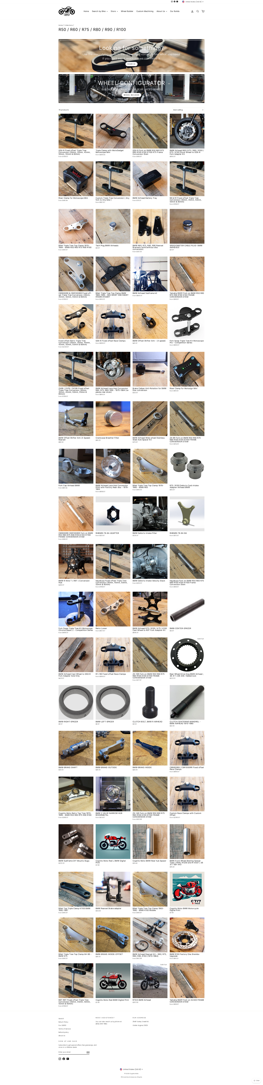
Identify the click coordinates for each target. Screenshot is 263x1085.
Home (86, 11)
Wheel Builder (127, 11)
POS (122, 1077)
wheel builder (131, 95)
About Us (161, 11)
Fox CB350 (62, 1025)
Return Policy (63, 1022)
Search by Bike (99, 11)
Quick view (76, 146)
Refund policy (64, 1032)
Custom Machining (144, 11)
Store (113, 11)
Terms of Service (65, 1029)
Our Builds (174, 11)
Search (131, 64)
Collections (68, 25)
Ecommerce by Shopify (134, 1077)
